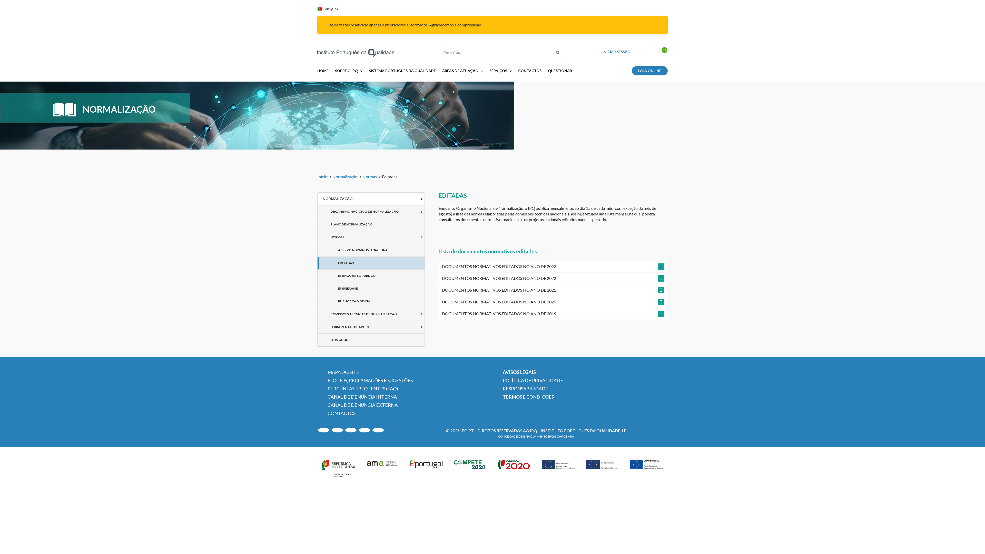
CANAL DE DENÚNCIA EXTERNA (363, 405)
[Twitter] (364, 430)
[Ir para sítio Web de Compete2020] (470, 467)
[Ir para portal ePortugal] (426, 467)
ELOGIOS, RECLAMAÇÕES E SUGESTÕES (370, 380)
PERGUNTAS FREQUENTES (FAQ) (363, 388)
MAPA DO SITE (343, 372)
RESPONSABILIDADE (525, 388)
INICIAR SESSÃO (617, 52)
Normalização (344, 176)
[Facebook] (378, 430)
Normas (369, 176)
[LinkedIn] (351, 430)
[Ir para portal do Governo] (338, 467)
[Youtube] (323, 430)
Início (322, 176)
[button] (553, 266)
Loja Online (649, 70)
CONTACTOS (342, 413)
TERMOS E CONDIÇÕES (528, 397)
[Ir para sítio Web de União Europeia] (558, 467)
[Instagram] (337, 430)
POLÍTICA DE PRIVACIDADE (533, 380)
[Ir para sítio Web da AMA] (382, 467)
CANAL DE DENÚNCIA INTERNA (362, 397)
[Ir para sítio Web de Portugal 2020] (514, 467)
